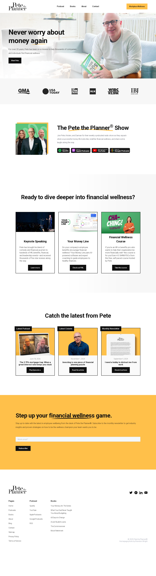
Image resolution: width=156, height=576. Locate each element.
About (83, 6)
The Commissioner (58, 526)
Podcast (60, 6)
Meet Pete (15, 61)
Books (72, 6)
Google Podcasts (36, 519)
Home (11, 506)
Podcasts (12, 510)
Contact (95, 6)
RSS (31, 523)
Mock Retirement (57, 531)
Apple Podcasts (35, 515)
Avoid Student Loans (58, 522)
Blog (10, 523)
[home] (18, 6)
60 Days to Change (57, 518)
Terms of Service (15, 541)
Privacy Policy (14, 537)
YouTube (33, 510)
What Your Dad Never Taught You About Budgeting (61, 511)
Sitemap (12, 532)
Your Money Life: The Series (61, 506)
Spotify (32, 506)
